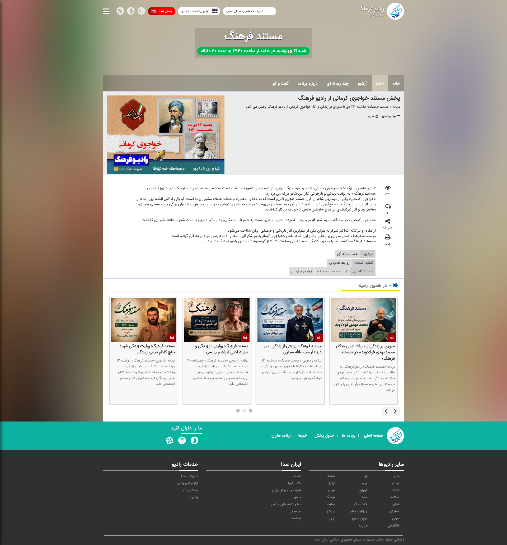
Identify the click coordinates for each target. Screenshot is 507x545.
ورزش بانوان (358, 511)
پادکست (295, 518)
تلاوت (395, 490)
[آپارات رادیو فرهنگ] (169, 441)
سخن (297, 497)
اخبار (380, 83)
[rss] (120, 12)
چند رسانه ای (338, 83)
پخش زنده (165, 11)
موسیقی (295, 511)
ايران (395, 483)
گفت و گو (281, 83)
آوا (365, 476)
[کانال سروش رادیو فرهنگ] (194, 441)
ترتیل (331, 483)
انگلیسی (393, 526)
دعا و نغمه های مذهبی (285, 504)
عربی (395, 518)
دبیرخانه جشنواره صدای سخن (245, 11)
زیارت (363, 526)
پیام (364, 483)
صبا (364, 497)
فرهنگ (330, 497)
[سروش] (131, 12)
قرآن (395, 504)
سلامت (394, 497)
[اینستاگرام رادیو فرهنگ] (182, 441)
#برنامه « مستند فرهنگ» (332, 271)
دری (332, 518)
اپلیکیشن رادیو (187, 483)
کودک (297, 476)
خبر (396, 476)
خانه (396, 83)
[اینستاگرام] (141, 12)
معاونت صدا (189, 476)
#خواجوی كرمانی (301, 271)
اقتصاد (331, 476)
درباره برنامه (308, 83)
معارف (331, 504)
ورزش (331, 511)
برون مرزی (359, 518)
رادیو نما (192, 497)
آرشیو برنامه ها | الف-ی (195, 11)
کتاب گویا (294, 483)
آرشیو (362, 83)
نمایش (394, 511)
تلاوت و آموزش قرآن (286, 490)
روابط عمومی (339, 262)
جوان (331, 490)
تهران (363, 490)
